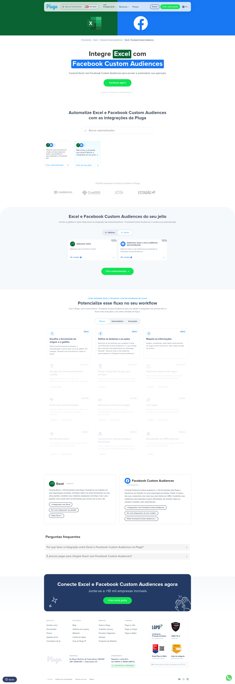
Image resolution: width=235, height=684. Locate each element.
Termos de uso (81, 679)
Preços (135, 7)
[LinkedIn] (187, 679)
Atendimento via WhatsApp (124, 666)
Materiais (76, 633)
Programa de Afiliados (108, 641)
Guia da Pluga (78, 641)
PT (186, 7)
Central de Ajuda (79, 637)
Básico (102, 321)
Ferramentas (86, 40)
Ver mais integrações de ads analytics (141, 513)
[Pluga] (55, 660)
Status (91, 679)
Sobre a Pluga (104, 625)
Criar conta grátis (170, 7)
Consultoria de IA (53, 641)
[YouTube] (179, 679)
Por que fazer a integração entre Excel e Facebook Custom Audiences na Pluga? (95, 547)
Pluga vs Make (130, 633)
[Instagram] (183, 679)
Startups (102, 637)
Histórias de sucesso (81, 629)
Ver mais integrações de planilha (63, 510)
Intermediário (117, 321)
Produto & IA (109, 6)
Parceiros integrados (107, 633)
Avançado (132, 321)
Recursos (123, 7)
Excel (96, 40)
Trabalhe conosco (106, 629)
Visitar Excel (55, 516)
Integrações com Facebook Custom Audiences (146, 507)
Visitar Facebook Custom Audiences (141, 519)
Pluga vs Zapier (131, 629)
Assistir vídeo (56, 387)
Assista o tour (52, 625)
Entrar (155, 7)
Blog (74, 625)
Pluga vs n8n (130, 625)
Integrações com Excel (61, 504)
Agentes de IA (52, 637)
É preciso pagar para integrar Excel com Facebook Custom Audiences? (89, 556)
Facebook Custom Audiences (111, 40)
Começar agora (117, 83)
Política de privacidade (63, 679)
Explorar (103, 387)
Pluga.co (52, 7)
